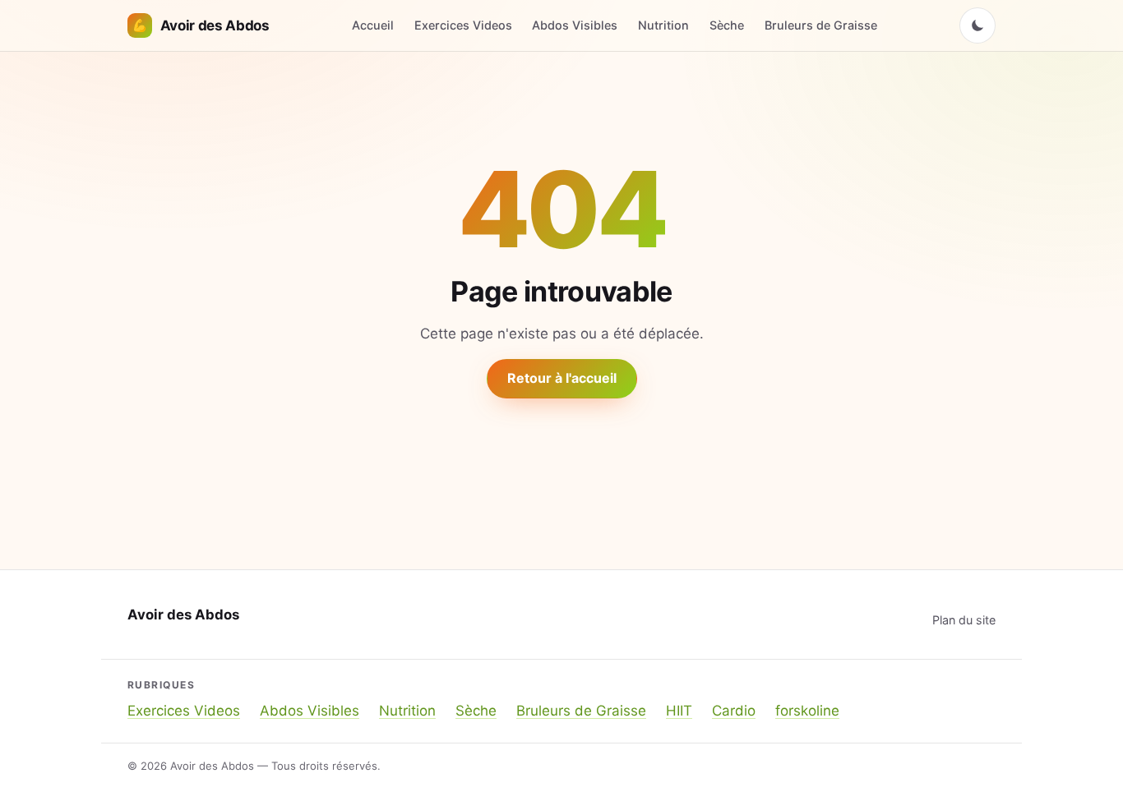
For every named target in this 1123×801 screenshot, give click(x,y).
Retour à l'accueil (562, 378)
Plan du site (964, 620)
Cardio (734, 710)
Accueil (373, 25)
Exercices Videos (463, 25)
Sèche (726, 25)
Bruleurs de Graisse (821, 25)
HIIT (679, 710)
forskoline (807, 710)
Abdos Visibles (574, 25)
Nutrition (663, 25)
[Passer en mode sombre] (977, 25)
